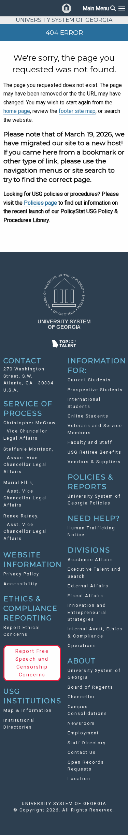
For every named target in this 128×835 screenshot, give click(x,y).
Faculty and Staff (90, 442)
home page (16, 111)
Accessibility (20, 583)
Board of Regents (90, 687)
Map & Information (27, 710)
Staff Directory (87, 742)
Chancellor (81, 696)
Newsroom (81, 723)
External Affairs (88, 585)
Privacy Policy (21, 573)
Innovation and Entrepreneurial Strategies (87, 612)
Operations (82, 645)
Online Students (88, 416)
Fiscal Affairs (85, 595)
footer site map (77, 111)
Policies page (40, 203)
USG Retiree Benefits (95, 452)
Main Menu (99, 8)
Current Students (89, 379)
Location (79, 778)
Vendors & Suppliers (94, 461)
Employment (83, 732)
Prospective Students (95, 389)
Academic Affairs (90, 559)
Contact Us (82, 752)
